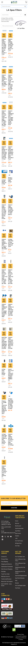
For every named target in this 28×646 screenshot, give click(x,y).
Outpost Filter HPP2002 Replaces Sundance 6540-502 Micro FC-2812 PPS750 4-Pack (11, 153)
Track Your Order (5, 574)
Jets (16, 538)
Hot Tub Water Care (20, 556)
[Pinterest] (8, 536)
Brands (17, 583)
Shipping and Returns (6, 564)
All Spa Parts (18, 543)
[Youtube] (11, 536)
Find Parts (17, 588)
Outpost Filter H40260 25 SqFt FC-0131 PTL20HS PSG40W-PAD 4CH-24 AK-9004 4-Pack (11, 117)
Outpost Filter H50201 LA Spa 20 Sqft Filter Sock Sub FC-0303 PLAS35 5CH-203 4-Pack (4, 153)
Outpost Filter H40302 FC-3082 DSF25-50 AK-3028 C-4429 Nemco (10, 209)
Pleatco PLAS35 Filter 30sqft (10, 180)
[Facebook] (2, 536)
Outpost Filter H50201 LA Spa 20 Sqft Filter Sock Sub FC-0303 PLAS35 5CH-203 (11, 310)
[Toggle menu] (2, 2)
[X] (5, 536)
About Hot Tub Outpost (7, 581)
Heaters (17, 535)
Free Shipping (4, 561)
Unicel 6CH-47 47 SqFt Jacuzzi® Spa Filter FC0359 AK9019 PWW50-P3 (11, 375)
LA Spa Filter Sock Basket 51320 (3, 372)
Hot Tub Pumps (19, 540)
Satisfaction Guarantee (7, 566)
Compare (9, 175)
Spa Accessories (19, 528)
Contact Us (4, 556)
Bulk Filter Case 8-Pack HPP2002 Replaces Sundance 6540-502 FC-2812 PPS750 (4, 343)
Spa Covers (18, 533)
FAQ (16, 580)
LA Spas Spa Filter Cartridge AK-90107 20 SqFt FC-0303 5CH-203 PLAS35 (10, 403)
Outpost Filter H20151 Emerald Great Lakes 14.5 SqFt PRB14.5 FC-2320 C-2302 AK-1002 (4, 276)
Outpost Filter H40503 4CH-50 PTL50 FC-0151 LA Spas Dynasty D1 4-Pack (11, 440)
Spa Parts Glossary (19, 578)
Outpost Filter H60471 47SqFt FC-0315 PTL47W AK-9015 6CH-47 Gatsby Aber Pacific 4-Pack (4, 47)
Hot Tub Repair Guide (20, 585)
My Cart (17, 523)
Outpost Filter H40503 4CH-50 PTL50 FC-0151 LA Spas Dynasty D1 (4, 471)
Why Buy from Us (5, 576)
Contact (21, 639)
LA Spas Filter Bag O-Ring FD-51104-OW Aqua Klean (11, 243)
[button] (25, 14)
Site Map (3, 571)
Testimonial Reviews (6, 579)
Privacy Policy (4, 559)
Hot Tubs (17, 545)
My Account (18, 526)
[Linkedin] (2, 539)
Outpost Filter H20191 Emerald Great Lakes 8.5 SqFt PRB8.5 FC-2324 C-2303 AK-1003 (10, 276)
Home (16, 521)
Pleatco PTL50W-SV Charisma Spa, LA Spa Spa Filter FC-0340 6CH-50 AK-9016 (4, 407)
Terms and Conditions (21, 636)
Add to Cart (3, 35)
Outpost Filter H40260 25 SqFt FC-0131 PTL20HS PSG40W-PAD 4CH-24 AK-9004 (4, 310)
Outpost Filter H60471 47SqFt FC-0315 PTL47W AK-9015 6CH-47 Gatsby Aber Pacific (4, 211)
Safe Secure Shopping (6, 569)
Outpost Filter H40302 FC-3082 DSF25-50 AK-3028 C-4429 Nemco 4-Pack (10, 45)
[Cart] (26, 2)
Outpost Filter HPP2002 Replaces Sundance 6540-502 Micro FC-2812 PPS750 (10, 343)
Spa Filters (17, 530)
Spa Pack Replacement (21, 575)
